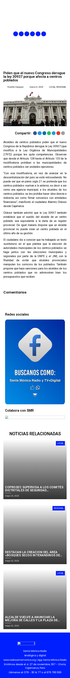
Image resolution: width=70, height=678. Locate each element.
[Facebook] (15, 33)
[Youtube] (38, 33)
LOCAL (52, 87)
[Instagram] (26, 33)
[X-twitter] (32, 33)
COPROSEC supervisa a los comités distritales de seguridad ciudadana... (34, 490)
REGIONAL (61, 87)
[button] (64, 33)
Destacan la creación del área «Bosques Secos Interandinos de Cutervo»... (32, 555)
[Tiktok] (43, 33)
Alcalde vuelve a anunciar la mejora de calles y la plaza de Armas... (31, 620)
